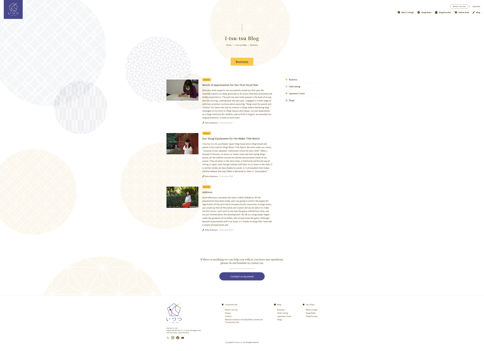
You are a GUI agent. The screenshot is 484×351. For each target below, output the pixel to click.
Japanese (476, 6)
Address (207, 192)
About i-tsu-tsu (459, 6)
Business (206, 79)
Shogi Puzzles (445, 12)
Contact (228, 316)
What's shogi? (311, 309)
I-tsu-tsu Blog (241, 45)
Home (228, 45)
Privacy (228, 313)
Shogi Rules (426, 12)
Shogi (291, 100)
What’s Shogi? (407, 12)
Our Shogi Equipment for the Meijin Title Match (231, 138)
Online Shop (463, 12)
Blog (478, 12)
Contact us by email (242, 276)
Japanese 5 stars (297, 93)
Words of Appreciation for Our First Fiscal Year (230, 85)
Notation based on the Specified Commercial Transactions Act (244, 320)
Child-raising (294, 86)
